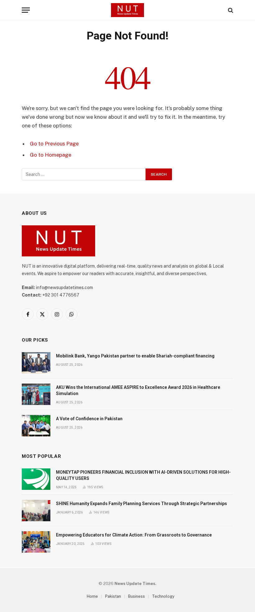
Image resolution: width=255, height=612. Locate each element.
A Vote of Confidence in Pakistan (89, 418)
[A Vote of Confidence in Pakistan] (36, 425)
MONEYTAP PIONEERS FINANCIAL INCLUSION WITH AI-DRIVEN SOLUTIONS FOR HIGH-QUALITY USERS (143, 475)
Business (136, 596)
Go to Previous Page (54, 143)
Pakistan (113, 596)
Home (92, 596)
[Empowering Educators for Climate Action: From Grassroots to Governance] (36, 542)
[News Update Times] (127, 10)
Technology (163, 596)
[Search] (230, 10)
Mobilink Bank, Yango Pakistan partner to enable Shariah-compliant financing (136, 355)
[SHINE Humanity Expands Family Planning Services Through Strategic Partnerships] (36, 510)
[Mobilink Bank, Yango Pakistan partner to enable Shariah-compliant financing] (36, 363)
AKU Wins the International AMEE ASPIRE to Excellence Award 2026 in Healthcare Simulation (138, 390)
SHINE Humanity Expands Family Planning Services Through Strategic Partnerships (141, 503)
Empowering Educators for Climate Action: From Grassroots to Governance (134, 534)
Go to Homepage (50, 155)
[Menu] (26, 10)
